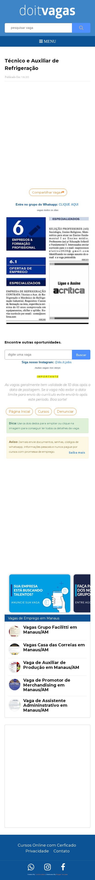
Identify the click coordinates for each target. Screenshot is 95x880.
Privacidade (37, 851)
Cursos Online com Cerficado (47, 845)
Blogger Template (62, 874)
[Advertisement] (47, 776)
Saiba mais (77, 452)
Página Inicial (19, 411)
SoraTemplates (40, 874)
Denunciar (65, 411)
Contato (61, 851)
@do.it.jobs (63, 362)
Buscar (81, 355)
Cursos (43, 411)
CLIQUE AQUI (68, 204)
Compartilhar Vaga (46, 192)
